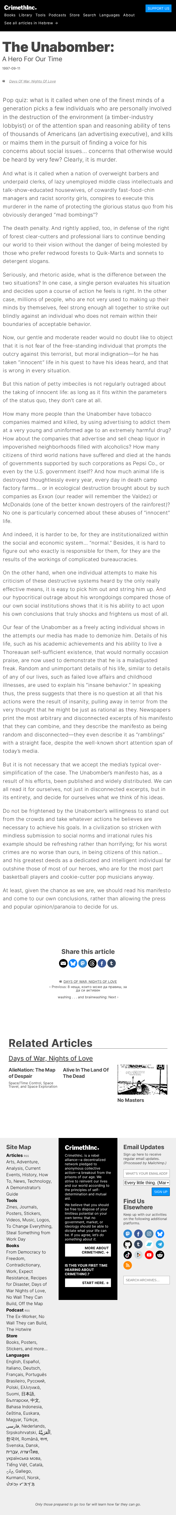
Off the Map (31, 1303)
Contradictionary (23, 1265)
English (13, 1361)
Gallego (23, 1471)
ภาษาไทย (29, 1451)
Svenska (14, 1445)
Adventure (27, 1161)
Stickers (32, 1213)
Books (10, 15)
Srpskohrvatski (21, 1432)
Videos (13, 1219)
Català (35, 1464)
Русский (35, 1381)
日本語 (27, 1393)
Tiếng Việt (16, 1464)
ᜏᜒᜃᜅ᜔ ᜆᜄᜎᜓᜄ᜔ (20, 1484)
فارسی (12, 1426)
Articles (14, 1155)
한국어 (12, 1439)
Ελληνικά (30, 1387)
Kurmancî (15, 1477)
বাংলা (43, 1439)
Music (28, 1219)
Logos (43, 1219)
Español (31, 1361)
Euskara (31, 1413)
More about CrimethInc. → (95, 1250)
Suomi (12, 1393)
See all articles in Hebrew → (31, 23)
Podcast (15, 1310)
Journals (28, 1207)
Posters (13, 1213)
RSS (26, 1156)
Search (89, 15)
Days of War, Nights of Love (32, 81)
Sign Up (160, 1192)
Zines (11, 1207)
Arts (10, 1161)
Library (25, 15)
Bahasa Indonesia (24, 1406)
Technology (39, 1181)
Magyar (13, 1419)
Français (14, 1374)
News (19, 1181)
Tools (40, 15)
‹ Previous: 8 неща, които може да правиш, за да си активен (88, 988)
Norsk (33, 1477)
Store (75, 15)
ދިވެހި (9, 1471)
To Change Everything (28, 1226)
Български (17, 1400)
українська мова (23, 1458)
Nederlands (33, 1426)
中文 (34, 1400)
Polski (12, 1387)
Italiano (13, 1368)
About (129, 15)
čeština (13, 1413)
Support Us (158, 8)
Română (29, 1439)
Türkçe (30, 1419)
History (29, 1174)
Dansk (32, 1445)
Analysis (14, 1168)
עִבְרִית (12, 1451)
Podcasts (57, 15)
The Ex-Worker (21, 1316)
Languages (109, 15)
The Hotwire (18, 1329)
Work (11, 1271)
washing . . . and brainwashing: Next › (88, 997)
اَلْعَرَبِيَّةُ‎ (44, 1432)
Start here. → (95, 1283)
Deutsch (31, 1368)
